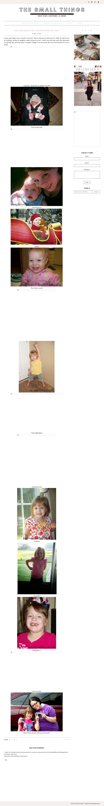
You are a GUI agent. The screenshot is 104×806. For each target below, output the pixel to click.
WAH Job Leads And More (30, 23)
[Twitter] (92, 2)
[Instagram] (95, 2)
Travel (69, 23)
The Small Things (79, 803)
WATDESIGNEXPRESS (95, 803)
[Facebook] (88, 2)
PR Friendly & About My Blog (52, 23)
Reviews (79, 23)
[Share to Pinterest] (14, 739)
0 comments (66, 739)
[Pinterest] (98, 2)
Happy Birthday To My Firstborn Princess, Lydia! (36, 30)
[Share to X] (9, 739)
